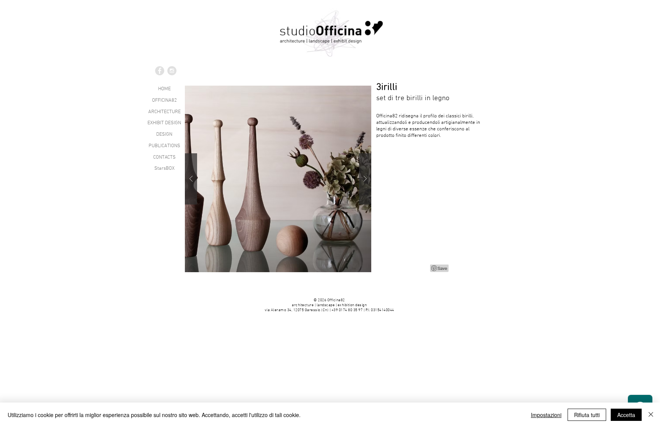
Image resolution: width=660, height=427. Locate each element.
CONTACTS (164, 157)
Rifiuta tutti (587, 415)
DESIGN (164, 135)
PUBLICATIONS (164, 146)
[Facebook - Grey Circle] (159, 70)
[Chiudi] (650, 415)
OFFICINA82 (164, 100)
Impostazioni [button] (546, 415)
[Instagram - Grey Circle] (171, 70)
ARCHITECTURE (164, 112)
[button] (278, 179)
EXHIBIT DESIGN (164, 123)
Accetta (626, 415)
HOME (164, 89)
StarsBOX (164, 169)
